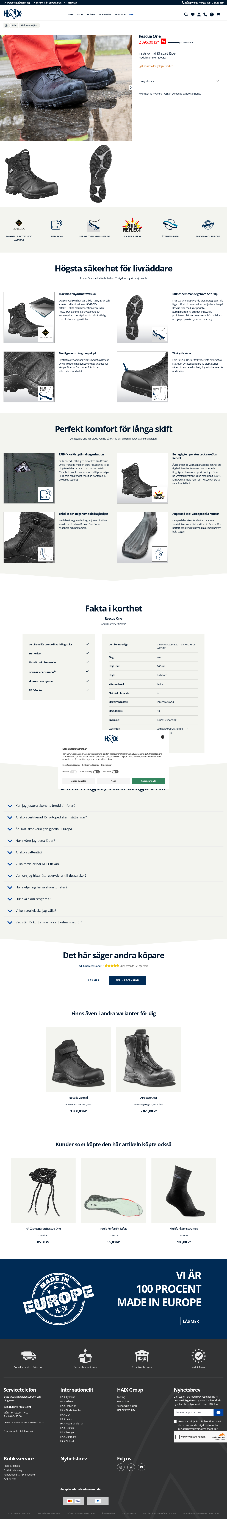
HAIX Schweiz (67, 1401)
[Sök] (186, 14)
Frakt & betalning (13, 1470)
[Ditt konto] (199, 14)
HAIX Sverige (67, 1432)
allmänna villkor (208, 1428)
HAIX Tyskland (67, 1397)
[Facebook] (131, 1467)
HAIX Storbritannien (71, 1410)
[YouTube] (141, 1467)
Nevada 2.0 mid (78, 1098)
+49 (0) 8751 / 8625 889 (17, 1407)
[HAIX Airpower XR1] (148, 1059)
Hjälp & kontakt (12, 1465)
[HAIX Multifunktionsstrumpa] (183, 1190)
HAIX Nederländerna (71, 1423)
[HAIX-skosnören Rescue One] (43, 1190)
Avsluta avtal (10, 1479)
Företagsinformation (81, 1513)
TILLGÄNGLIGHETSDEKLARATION (201, 1513)
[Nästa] (130, 87)
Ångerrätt (108, 1513)
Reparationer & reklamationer (19, 1474)
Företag (121, 1397)
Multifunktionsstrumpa (184, 1229)
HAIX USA (65, 1414)
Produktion (123, 1401)
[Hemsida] (6, 25)
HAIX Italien (66, 1419)
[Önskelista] (192, 14)
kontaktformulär (25, 1431)
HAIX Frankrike (68, 1405)
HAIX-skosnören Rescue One (43, 1229)
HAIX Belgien (67, 1428)
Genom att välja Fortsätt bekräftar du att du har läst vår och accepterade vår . (199, 1425)
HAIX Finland (67, 1441)
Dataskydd (129, 1513)
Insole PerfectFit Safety (114, 1229)
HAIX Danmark (68, 1436)
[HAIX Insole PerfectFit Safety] (113, 1190)
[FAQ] (212, 14)
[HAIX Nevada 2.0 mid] (78, 1059)
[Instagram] (121, 1467)
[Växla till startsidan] (13, 14)
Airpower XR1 (148, 1098)
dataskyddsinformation (206, 1425)
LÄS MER (191, 1321)
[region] (66, 88)
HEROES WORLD (126, 1410)
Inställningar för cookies (159, 1513)
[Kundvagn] (219, 14)
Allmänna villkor (48, 1513)
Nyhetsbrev (73, 1458)
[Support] (205, 14)
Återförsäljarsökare (127, 1405)
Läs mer (93, 980)
